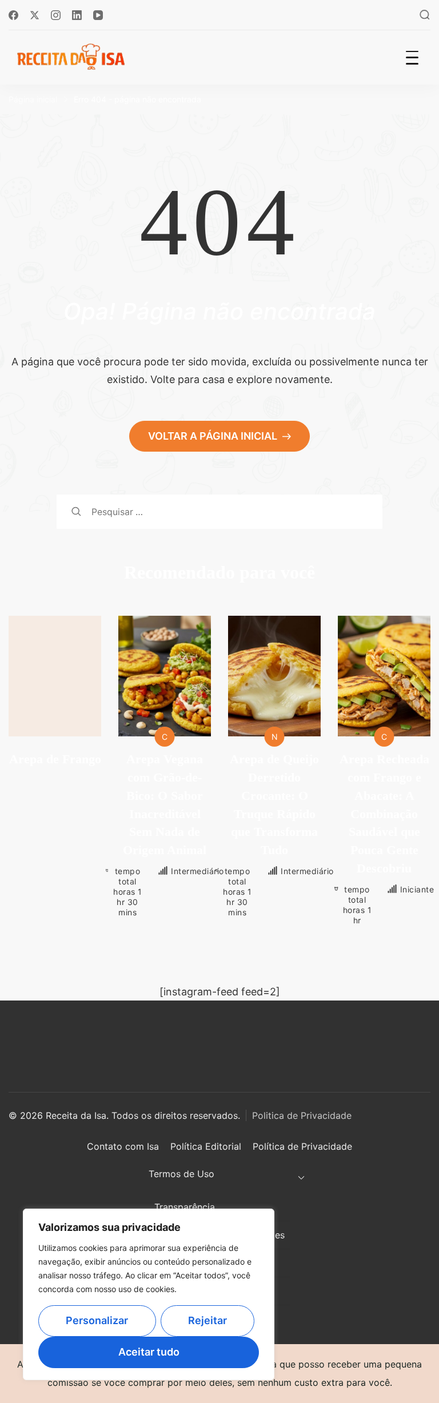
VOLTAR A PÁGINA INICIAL (214, 436)
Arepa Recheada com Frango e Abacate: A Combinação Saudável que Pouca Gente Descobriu (384, 813)
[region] (148, 1294)
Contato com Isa (123, 1146)
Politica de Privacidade (302, 1115)
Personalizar (97, 1320)
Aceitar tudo (148, 1352)
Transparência (184, 1207)
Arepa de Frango (55, 759)
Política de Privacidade (302, 1146)
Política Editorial (205, 1146)
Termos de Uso (181, 1173)
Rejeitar (207, 1320)
